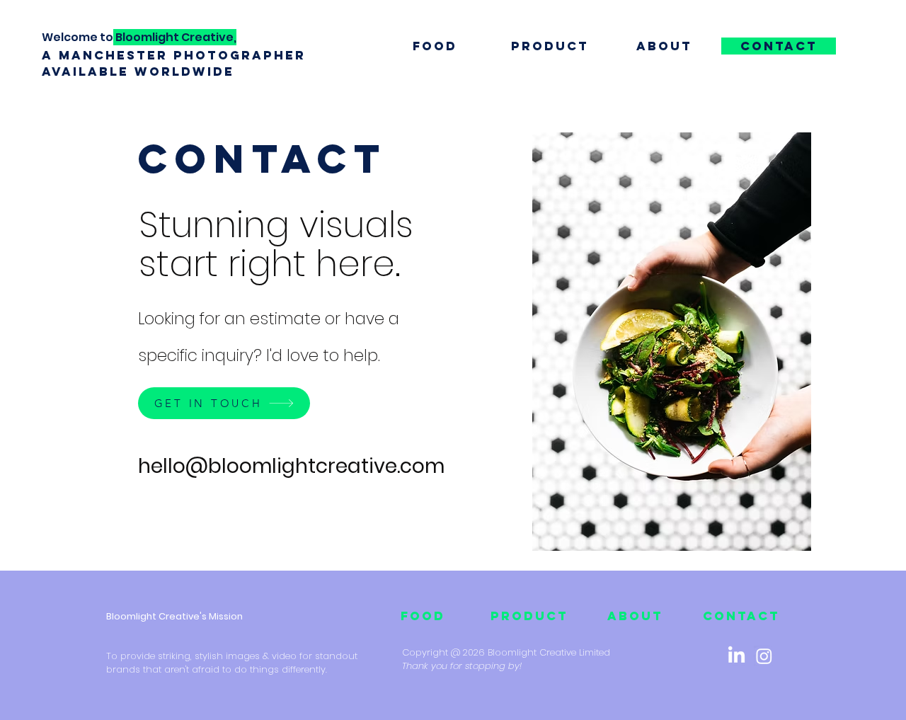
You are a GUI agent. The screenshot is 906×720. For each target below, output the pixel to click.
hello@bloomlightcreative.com (291, 466)
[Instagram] (764, 656)
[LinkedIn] (736, 656)
